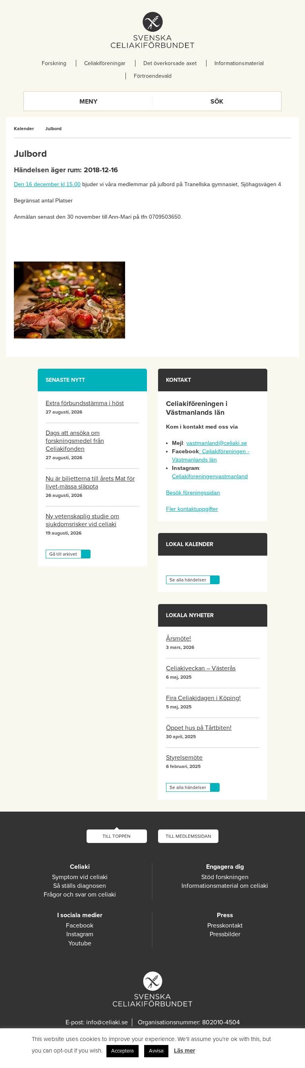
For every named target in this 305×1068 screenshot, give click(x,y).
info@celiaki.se (107, 1022)
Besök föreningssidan (193, 492)
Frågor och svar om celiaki (80, 895)
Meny (88, 102)
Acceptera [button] (122, 1051)
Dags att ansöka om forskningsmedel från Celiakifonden (75, 441)
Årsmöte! (178, 639)
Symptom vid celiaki (80, 877)
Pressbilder (225, 934)
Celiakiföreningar (104, 63)
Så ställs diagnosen (79, 886)
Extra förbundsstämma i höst (85, 403)
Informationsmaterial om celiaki (224, 886)
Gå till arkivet (63, 554)
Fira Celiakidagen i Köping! (203, 698)
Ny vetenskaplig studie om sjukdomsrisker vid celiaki (82, 520)
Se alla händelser (188, 580)
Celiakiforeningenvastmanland (210, 476)
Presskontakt (225, 925)
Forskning (54, 63)
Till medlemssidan (188, 836)
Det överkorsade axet (170, 63)
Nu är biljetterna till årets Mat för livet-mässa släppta (90, 483)
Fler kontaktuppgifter (192, 509)
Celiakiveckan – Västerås (201, 668)
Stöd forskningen (225, 877)
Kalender (24, 128)
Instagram (79, 934)
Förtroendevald (153, 76)
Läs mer (184, 1050)
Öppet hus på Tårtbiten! (199, 728)
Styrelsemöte (184, 758)
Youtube (79, 943)
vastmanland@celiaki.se (216, 443)
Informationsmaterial (239, 63)
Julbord (53, 128)
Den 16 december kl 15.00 (47, 184)
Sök (216, 102)
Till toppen (116, 836)
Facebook (79, 925)
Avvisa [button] (156, 1051)
